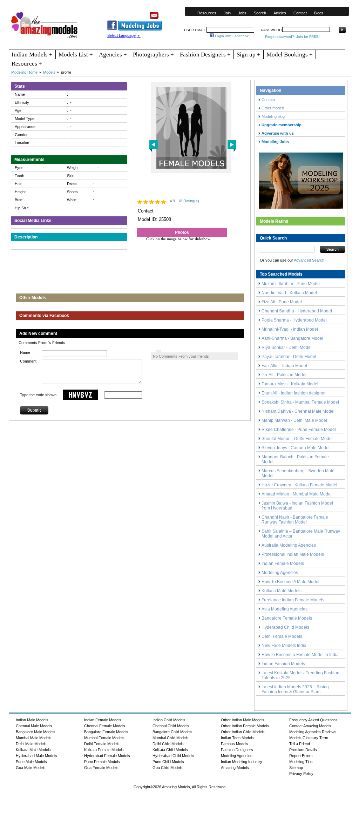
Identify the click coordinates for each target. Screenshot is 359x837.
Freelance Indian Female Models (293, 600)
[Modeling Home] (45, 38)
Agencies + (113, 54)
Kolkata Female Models (104, 750)
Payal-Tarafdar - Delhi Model (289, 356)
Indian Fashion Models (283, 663)
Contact (300, 13)
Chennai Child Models (171, 726)
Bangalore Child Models (172, 732)
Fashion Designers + (205, 54)
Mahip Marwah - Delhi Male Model (294, 420)
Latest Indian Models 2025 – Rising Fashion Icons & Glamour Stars (295, 689)
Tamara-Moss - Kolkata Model (290, 384)
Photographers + (153, 54)
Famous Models (234, 744)
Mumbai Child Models (171, 738)
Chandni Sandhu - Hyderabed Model (297, 311)
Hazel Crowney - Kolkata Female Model (299, 484)
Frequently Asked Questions (313, 720)
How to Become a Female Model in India (300, 654)
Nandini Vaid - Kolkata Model (289, 292)
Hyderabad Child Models (285, 627)
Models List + (76, 54)
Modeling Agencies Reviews (313, 732)
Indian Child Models (169, 720)
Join (227, 13)
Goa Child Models (168, 767)
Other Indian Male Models (242, 720)
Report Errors (301, 756)
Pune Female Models (102, 762)
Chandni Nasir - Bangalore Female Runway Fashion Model (295, 520)
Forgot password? (279, 37)
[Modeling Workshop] (301, 179)
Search (260, 13)
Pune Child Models (168, 762)
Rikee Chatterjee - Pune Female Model (299, 429)
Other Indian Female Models (245, 726)
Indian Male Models (32, 720)
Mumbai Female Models (104, 738)
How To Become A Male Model (290, 581)
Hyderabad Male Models (36, 756)
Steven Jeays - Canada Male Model (296, 447)
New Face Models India (284, 645)
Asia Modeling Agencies (284, 609)
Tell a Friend (299, 744)
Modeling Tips (301, 762)
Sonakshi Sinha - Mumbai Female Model (300, 402)
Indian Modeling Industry (241, 762)
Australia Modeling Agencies (289, 545)
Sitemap (296, 767)
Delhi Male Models (31, 744)
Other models (273, 108)
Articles (279, 13)
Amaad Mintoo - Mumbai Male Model (297, 494)
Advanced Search (309, 260)
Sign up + (248, 54)
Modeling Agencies (280, 572)
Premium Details (303, 750)
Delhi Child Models (168, 744)
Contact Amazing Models (310, 726)
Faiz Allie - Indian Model (284, 365)
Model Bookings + (289, 54)
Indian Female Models (283, 563)
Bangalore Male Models (35, 732)
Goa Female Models (101, 767)
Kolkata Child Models (170, 750)
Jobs (242, 13)
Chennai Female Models (104, 726)
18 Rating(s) (188, 201)
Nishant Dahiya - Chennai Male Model (298, 411)
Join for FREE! (308, 37)
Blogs (319, 13)
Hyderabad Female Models (107, 756)
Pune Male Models (31, 762)
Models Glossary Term (308, 738)
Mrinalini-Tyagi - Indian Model (290, 329)
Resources (206, 13)
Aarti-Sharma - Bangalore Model (292, 338)
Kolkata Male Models (282, 590)
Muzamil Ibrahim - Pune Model (291, 283)
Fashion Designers (237, 750)
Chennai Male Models (34, 726)
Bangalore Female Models (287, 618)
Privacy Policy (301, 773)
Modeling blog (274, 116)
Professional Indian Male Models (293, 554)
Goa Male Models (31, 767)
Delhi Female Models (282, 636)
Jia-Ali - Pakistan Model (284, 374)
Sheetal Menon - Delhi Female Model (297, 438)
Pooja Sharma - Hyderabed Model (294, 320)
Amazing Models (235, 767)
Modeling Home (24, 72)
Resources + (27, 63)
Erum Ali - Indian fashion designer (294, 393)
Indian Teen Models (237, 738)
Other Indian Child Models (243, 732)
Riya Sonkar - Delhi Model (287, 347)
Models (49, 72)
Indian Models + (32, 54)
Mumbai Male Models (34, 738)
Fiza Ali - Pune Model (282, 301)
